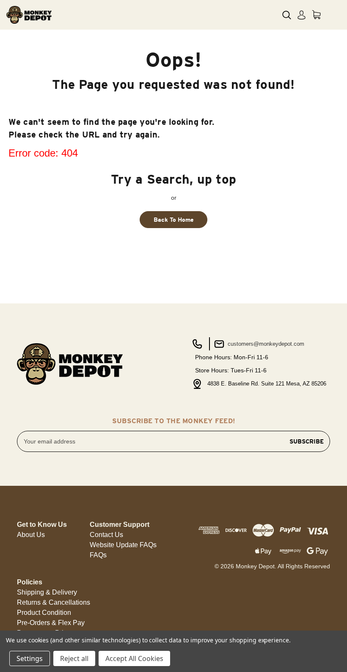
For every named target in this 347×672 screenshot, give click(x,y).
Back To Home (174, 219)
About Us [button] (31, 534)
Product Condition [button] (44, 612)
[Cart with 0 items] (316, 14)
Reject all (74, 658)
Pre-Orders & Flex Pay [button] (51, 622)
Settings (30, 658)
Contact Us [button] (106, 534)
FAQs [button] (98, 555)
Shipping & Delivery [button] (47, 592)
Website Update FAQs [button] (123, 544)
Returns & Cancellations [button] (53, 602)
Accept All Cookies (134, 658)
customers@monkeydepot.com (265, 344)
